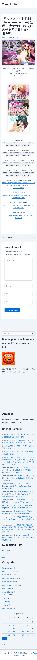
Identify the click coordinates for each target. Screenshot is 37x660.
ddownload (6, 554)
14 (23, 628)
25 (9, 635)
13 (18, 628)
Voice (6, 605)
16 (32, 628)
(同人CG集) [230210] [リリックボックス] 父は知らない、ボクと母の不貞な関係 (18, 519)
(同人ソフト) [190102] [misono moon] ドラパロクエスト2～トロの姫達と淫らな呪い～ (18, 537)
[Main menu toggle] (33, 4)
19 (14, 632)
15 (28, 628)
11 (9, 628)
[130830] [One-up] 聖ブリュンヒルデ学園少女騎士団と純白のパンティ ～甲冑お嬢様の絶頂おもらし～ (18, 494)
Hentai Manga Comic (9, 585)
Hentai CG (5, 575)
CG (5, 598)
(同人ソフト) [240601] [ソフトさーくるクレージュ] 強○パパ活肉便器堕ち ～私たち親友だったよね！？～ (18, 470)
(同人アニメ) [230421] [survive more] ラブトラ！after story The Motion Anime (16, 486)
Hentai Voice (6, 582)
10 (4, 628)
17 (4, 632)
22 (28, 632)
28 (23, 635)
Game (6, 595)
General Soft (6, 592)
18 (9, 632)
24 (5, 635)
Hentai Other (6, 589)
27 (18, 635)
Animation (7, 602)
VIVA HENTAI (9, 4)
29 (28, 635)
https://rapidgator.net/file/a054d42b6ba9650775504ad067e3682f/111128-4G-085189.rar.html (18, 185)
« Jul (3, 644)
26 (14, 635)
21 (23, 632)
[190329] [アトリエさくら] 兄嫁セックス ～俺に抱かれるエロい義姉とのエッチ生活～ (18, 478)
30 (32, 635)
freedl (4, 557)
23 (32, 632)
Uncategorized (7, 568)
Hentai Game (6, 571)
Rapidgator (6, 550)
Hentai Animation (8, 578)
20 (18, 632)
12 (14, 628)
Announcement (7, 609)
